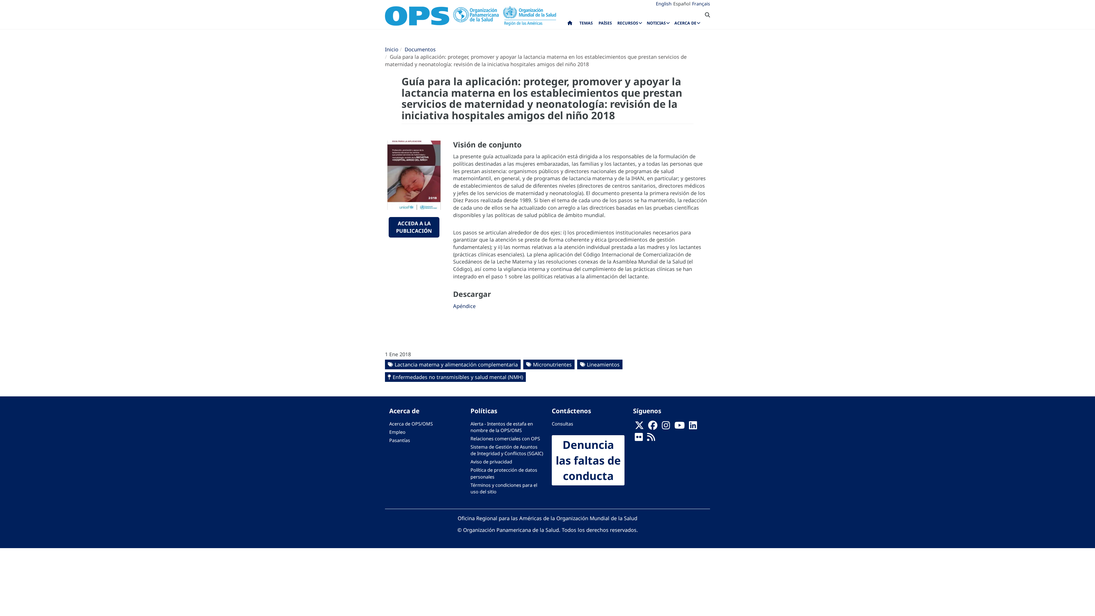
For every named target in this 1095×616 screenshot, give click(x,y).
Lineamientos (603, 364)
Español (681, 4)
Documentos (420, 49)
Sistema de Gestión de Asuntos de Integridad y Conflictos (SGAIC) (507, 450)
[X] (639, 427)
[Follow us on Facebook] (652, 427)
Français (701, 4)
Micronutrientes (552, 364)
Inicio (391, 49)
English (664, 4)
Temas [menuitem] (586, 23)
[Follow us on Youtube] (679, 427)
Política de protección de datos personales (504, 473)
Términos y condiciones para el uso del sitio (504, 488)
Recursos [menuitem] (627, 23)
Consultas (562, 424)
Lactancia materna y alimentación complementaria (456, 364)
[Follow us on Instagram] (666, 427)
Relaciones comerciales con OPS (505, 438)
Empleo (397, 432)
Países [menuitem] (605, 23)
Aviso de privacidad (491, 462)
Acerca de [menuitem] (685, 23)
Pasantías (399, 440)
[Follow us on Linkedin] (693, 427)
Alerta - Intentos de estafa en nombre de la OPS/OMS (502, 427)
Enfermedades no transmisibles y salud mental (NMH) (458, 377)
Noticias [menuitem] (656, 23)
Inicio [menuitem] (569, 24)
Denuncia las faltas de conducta (588, 460)
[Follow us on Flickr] (639, 438)
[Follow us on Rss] (651, 438)
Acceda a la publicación (414, 227)
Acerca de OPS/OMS (411, 424)
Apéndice (464, 306)
